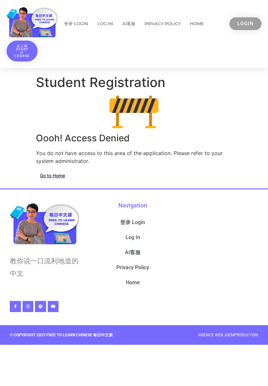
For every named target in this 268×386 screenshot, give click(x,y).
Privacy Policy (162, 23)
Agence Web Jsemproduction (228, 335)
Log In (105, 23)
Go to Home (52, 175)
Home (197, 23)
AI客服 (128, 23)
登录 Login (76, 23)
